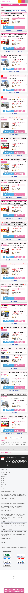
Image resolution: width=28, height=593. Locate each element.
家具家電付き (17, 444)
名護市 (23, 494)
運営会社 (14, 576)
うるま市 (24, 495)
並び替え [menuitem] (3, 10)
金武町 (2, 496)
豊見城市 (8, 496)
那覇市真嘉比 (3, 548)
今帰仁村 (5, 495)
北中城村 (18, 495)
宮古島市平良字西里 (9, 547)
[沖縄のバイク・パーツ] (21, 558)
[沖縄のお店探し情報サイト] (7, 555)
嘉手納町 (14, 494)
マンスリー (23, 444)
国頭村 (12, 504)
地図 (6, 591)
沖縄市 (21, 495)
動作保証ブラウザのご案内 (14, 587)
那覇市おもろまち (13, 548)
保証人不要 (24, 442)
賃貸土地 (2, 478)
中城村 (15, 495)
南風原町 (15, 496)
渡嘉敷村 (2, 518)
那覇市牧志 (23, 548)
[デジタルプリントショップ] (21, 562)
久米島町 (9, 498)
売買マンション (3, 484)
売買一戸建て (3, 482)
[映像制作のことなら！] (21, 555)
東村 (14, 504)
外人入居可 (7, 442)
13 (19, 437)
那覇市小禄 (19, 548)
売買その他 (3, 486)
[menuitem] (8, 11)
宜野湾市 (8, 494)
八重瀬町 (2, 498)
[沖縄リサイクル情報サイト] (7, 566)
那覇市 (2, 494)
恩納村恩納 (20, 547)
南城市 (22, 496)
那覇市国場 (15, 547)
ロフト (9, 444)
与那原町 (18, 496)
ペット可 (2, 442)
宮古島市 (5, 498)
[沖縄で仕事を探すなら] (7, 562)
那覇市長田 (8, 548)
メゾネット (4, 444)
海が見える (19, 442)
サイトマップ (14, 580)
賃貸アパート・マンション (5, 472)
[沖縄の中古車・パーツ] (7, 558)
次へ (22, 437)
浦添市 (5, 494)
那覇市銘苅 (24, 547)
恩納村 (20, 494)
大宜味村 (8, 495)
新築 (12, 444)
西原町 (12, 495)
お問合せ (14, 578)
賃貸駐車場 (3, 476)
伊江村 (22, 507)
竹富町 (22, 517)
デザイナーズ (13, 442)
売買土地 (2, 480)
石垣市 (13, 498)
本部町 (2, 495)
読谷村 (18, 494)
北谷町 (11, 494)
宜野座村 (5, 496)
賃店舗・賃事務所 (4, 474)
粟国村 (5, 518)
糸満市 (12, 496)
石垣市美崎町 (3, 547)
